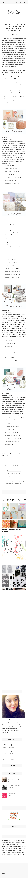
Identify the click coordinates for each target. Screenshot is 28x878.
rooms (12, 483)
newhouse (8, 483)
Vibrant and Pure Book (10, 183)
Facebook (12, 759)
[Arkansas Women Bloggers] (14, 819)
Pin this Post (15, 476)
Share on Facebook (14, 470)
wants (20, 483)
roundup (17, 483)
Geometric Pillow (9, 352)
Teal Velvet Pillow (9, 432)
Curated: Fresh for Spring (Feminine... (11, 531)
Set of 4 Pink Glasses (10, 268)
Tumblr (4, 759)
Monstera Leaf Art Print (11, 426)
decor (15, 481)
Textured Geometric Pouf (11, 271)
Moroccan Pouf (9, 168)
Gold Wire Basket (9, 177)
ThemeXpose (15, 871)
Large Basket (8, 259)
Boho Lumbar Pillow (10, 277)
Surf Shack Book (9, 180)
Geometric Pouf (9, 346)
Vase (6, 355)
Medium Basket (9, 262)
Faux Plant (7, 174)
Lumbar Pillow (8, 349)
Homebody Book (9, 360)
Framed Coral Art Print (10, 254)
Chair (6, 340)
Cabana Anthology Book (11, 441)
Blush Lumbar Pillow (10, 171)
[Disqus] (14, 622)
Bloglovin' (5, 747)
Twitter (11, 753)
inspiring (22, 481)
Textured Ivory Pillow (10, 274)
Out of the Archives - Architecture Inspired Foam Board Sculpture (14, 779)
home (18, 481)
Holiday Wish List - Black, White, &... (14, 593)
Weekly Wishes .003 (8, 562)
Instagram (11, 747)
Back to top (21, 876)
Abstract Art (8, 165)
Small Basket (8, 265)
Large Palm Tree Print (10, 257)
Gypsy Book (8, 444)
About (3, 732)
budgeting (10, 481)
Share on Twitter (15, 473)
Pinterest (5, 753)
